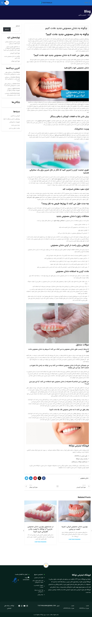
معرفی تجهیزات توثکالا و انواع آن (13, 89)
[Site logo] (46, 3)
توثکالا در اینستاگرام (76, 462)
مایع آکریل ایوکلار (15, 61)
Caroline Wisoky (15, 77)
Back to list (57, 486)
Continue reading (74, 539)
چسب (87, 355)
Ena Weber (17, 72)
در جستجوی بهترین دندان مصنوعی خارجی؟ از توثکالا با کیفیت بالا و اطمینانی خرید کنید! (40, 529)
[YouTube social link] (24, 605)
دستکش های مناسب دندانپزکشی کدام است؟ (12, 73)
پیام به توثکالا (79, 459)
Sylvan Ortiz (16, 84)
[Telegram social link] (26, 478)
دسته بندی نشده (15, 125)
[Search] (2, 2)
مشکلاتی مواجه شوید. (58, 221)
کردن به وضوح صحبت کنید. (58, 179)
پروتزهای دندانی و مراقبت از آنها (12, 119)
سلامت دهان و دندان (14, 128)
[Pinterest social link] (35, 478)
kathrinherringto (15, 93)
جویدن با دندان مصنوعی (43, 121)
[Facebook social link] (44, 478)
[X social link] (39, 478)
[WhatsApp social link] (21, 605)
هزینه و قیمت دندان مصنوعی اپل (12, 94)
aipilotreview (16, 88)
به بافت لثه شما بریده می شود (62, 135)
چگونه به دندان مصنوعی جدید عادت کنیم (12, 57)
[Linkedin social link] (31, 478)
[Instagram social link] (27, 605)
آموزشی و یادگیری (82, 15)
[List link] (38, 577)
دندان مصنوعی (84, 478)
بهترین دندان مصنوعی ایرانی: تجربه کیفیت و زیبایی (75, 528)
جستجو (18, 26)
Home (89, 15)
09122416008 (77, 456)
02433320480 (67, 608)
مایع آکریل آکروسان (15, 53)
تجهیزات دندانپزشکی (14, 122)
